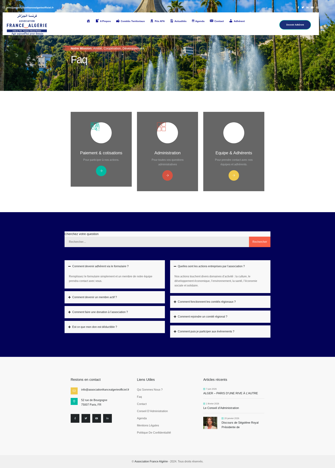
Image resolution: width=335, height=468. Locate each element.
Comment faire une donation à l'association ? (100, 312)
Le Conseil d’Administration (221, 408)
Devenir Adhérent (295, 25)
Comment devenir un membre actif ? (94, 297)
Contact (142, 403)
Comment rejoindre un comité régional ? (202, 316)
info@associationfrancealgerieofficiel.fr (30, 7)
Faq (139, 396)
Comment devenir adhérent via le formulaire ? (100, 266)
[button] (115, 266)
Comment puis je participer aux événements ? (206, 331)
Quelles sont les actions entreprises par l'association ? (211, 266)
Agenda (142, 418)
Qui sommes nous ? (150, 389)
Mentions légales (148, 425)
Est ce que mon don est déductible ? (94, 326)
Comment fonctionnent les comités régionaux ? (207, 301)
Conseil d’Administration (152, 411)
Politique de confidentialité (154, 432)
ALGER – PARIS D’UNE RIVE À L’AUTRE (230, 393)
